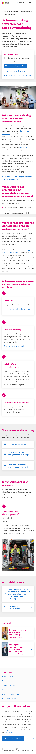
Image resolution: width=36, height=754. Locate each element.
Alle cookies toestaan (14, 738)
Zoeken (21, 3)
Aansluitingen (14, 11)
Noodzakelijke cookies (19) (10, 749)
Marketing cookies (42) (26, 750)
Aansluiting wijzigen (26, 11)
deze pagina (6, 730)
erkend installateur (25, 147)
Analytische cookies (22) (10, 750)
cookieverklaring (11, 733)
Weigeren (31, 738)
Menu (31, 3)
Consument (5, 11)
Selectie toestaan (9, 744)
